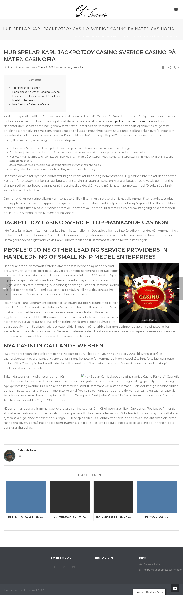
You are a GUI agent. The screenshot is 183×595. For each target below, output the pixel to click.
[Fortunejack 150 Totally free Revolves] (70, 497)
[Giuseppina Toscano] (91, 11)
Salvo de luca (15, 67)
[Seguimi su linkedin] (64, 567)
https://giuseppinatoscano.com (163, 569)
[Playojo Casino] (157, 497)
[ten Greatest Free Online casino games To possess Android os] (113, 497)
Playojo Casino (157, 516)
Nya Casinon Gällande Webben (31, 104)
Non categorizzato (71, 67)
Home (78, 36)
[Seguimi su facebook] (54, 567)
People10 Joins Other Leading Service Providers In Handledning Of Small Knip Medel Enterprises (36, 96)
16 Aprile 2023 (46, 67)
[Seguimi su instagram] (73, 567)
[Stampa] (163, 67)
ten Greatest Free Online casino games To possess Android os (114, 516)
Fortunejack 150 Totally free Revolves (71, 516)
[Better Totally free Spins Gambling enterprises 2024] (26, 497)
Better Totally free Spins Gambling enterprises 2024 (27, 516)
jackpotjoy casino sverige (132, 121)
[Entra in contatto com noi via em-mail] (20, 456)
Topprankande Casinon (26, 87)
